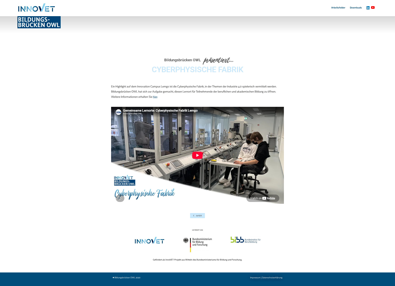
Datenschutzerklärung (272, 277)
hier (155, 96)
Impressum (255, 277)
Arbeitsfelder (338, 7)
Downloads (356, 7)
